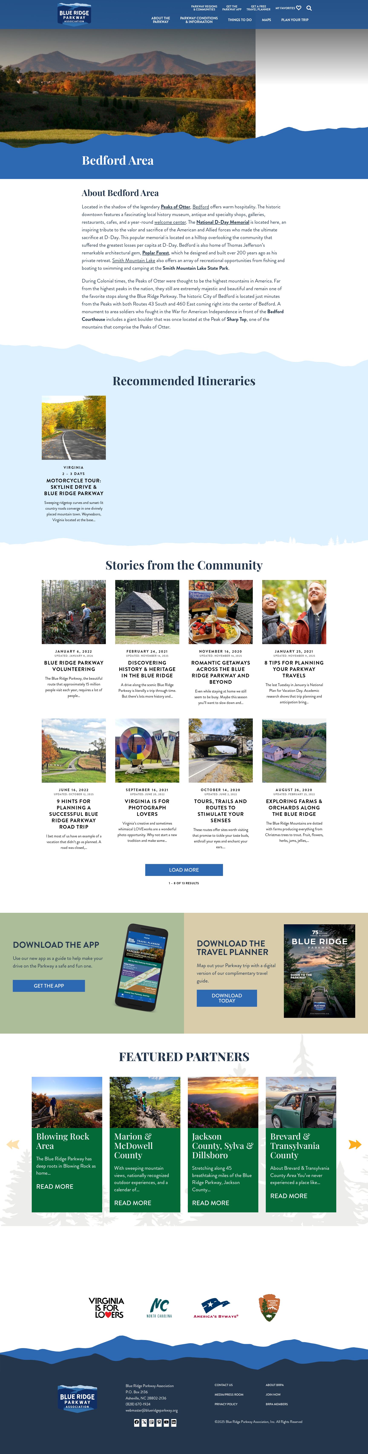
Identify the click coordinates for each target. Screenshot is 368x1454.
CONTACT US (224, 1385)
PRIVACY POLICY (226, 1404)
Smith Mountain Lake (133, 260)
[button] (355, 1144)
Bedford (201, 206)
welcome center (170, 222)
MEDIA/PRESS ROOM (229, 1394)
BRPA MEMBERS (277, 1404)
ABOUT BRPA (275, 1385)
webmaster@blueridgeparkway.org (152, 1410)
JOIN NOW (273, 1394)
